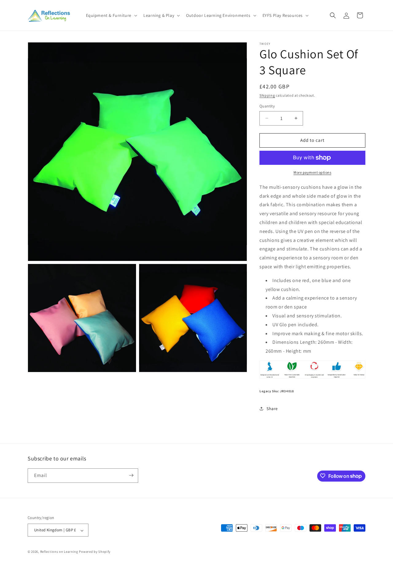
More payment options (312, 172)
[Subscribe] (131, 475)
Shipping (267, 95)
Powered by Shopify (95, 552)
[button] (111, 15)
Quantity (267, 106)
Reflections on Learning (59, 552)
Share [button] (272, 408)
